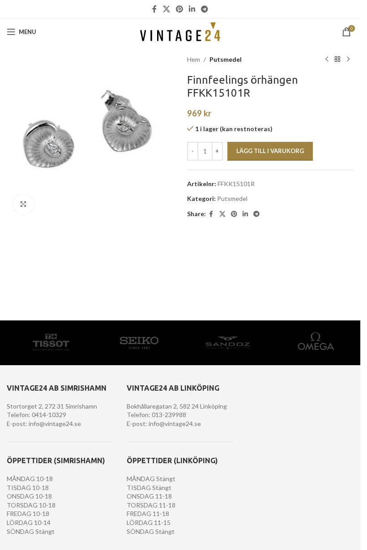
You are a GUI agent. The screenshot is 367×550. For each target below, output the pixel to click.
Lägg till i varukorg (270, 150)
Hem (193, 59)
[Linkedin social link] (192, 9)
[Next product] (348, 59)
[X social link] (166, 9)
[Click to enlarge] (23, 204)
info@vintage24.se (55, 423)
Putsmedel (225, 59)
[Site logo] (180, 31)
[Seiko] (139, 342)
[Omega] (316, 342)
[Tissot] (51, 342)
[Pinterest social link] (179, 9)
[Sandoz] (228, 342)
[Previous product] (326, 59)
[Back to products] (337, 59)
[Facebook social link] (154, 9)
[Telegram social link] (204, 9)
